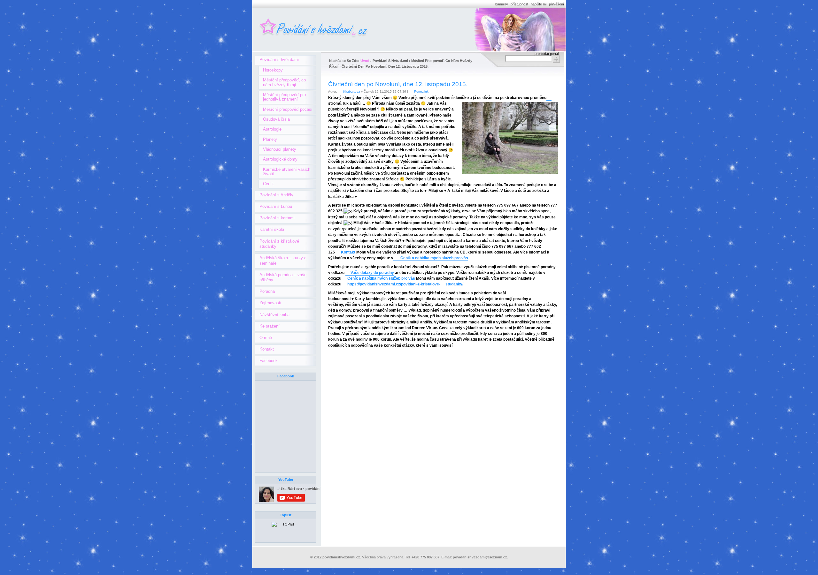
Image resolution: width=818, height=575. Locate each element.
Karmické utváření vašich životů (286, 171)
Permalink (421, 91)
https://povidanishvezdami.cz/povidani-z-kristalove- (393, 284)
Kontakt (348, 252)
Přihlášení (556, 4)
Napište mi (538, 4)
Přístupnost (519, 4)
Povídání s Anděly (276, 195)
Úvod (364, 61)
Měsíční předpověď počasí (288, 109)
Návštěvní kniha (274, 314)
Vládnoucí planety (279, 149)
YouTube (285, 479)
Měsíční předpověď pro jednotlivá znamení (284, 97)
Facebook (268, 360)
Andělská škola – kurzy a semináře (282, 260)
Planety (270, 139)
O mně (265, 337)
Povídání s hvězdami (279, 59)
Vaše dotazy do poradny (372, 272)
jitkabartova (351, 91)
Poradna (267, 291)
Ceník (268, 183)
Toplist (285, 515)
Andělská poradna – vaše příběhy (282, 277)
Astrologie (272, 129)
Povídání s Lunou (275, 206)
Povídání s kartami (277, 218)
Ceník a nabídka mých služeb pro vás (433, 258)
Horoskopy (273, 70)
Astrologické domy (280, 159)
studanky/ (454, 284)
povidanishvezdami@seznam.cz (480, 557)
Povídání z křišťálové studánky (279, 244)
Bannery (501, 4)
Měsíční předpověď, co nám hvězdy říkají (284, 82)
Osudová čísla (276, 119)
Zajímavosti (270, 302)
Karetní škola (271, 229)
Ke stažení (269, 326)
